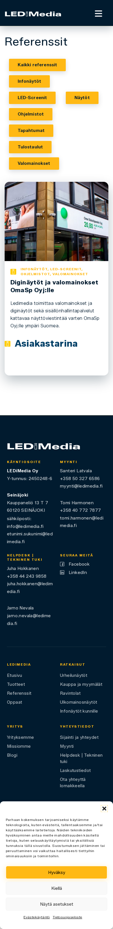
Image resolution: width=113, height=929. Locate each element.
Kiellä (56, 888)
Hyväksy (56, 872)
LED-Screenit (32, 97)
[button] (104, 808)
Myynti (67, 746)
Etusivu (14, 675)
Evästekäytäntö (36, 917)
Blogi (12, 755)
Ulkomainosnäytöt (78, 702)
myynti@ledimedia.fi (81, 486)
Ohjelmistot (31, 114)
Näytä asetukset (56, 904)
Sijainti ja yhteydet (79, 737)
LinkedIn (78, 572)
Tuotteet (16, 684)
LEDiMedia (19, 664)
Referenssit (19, 693)
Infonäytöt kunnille (79, 711)
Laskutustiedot (75, 770)
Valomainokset (34, 163)
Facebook (79, 564)
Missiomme (19, 746)
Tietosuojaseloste (67, 917)
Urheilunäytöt (73, 675)
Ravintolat (70, 693)
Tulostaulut (30, 147)
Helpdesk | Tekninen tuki (81, 758)
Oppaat (14, 702)
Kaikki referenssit (37, 64)
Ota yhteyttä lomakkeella (73, 782)
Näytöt (82, 97)
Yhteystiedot (77, 726)
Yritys (15, 726)
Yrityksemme (20, 737)
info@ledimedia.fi (25, 526)
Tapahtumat (31, 130)
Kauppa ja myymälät (81, 684)
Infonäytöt (29, 81)
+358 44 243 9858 (26, 576)
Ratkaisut (72, 664)
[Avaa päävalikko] (98, 13)
